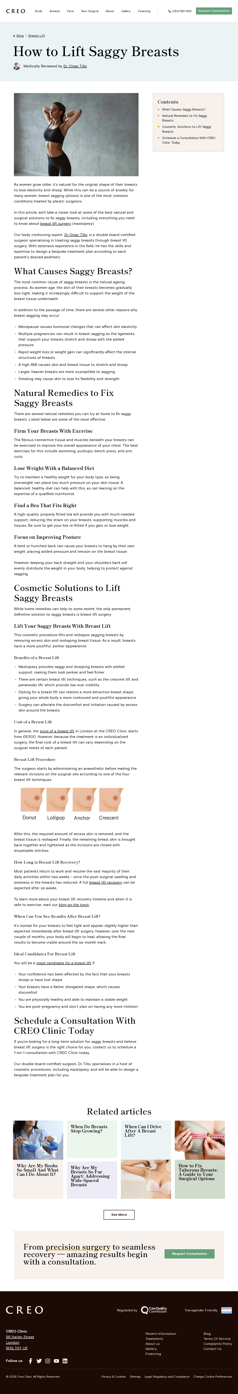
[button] (38, 11)
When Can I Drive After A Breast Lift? (143, 1130)
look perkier (68, 672)
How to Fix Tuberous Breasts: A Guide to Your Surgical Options (198, 1171)
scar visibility (88, 685)
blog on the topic (74, 904)
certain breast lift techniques (61, 679)
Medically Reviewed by (55, 66)
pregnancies (44, 333)
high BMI (29, 364)
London (12, 1342)
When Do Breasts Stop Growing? (89, 1128)
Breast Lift (36, 36)
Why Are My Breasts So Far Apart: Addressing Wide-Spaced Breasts (90, 1176)
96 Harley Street (20, 1337)
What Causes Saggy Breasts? (183, 110)
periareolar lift (30, 685)
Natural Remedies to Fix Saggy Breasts (184, 118)
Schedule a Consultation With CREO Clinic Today (189, 140)
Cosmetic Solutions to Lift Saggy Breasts (186, 129)
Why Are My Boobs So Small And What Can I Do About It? (38, 1169)
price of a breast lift (57, 731)
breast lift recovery (105, 882)
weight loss (39, 352)
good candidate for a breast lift (63, 963)
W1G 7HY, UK (17, 1348)
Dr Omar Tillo (75, 234)
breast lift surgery (55, 223)
